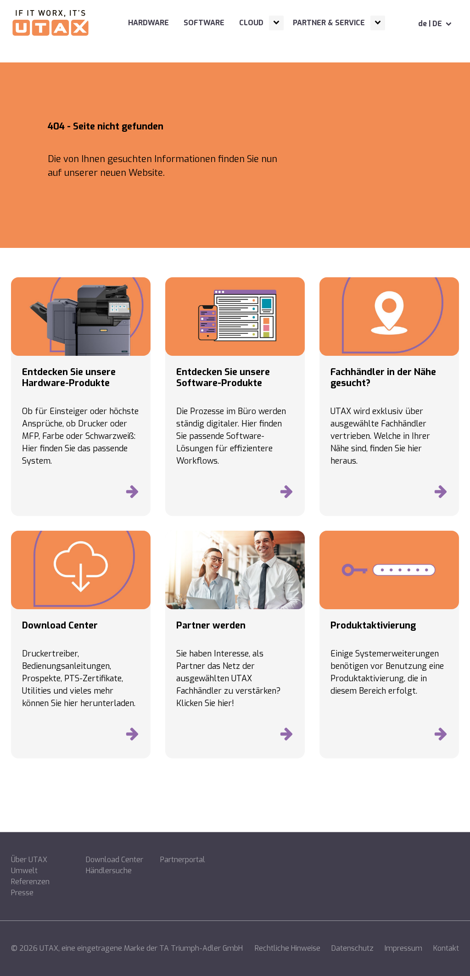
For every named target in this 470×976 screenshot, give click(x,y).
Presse (22, 892)
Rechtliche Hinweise (287, 948)
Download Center (114, 859)
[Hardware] (132, 494)
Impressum (403, 948)
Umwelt (24, 870)
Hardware (148, 23)
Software (204, 23)
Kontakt (446, 948)
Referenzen (30, 881)
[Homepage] (50, 24)
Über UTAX (29, 859)
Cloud (251, 23)
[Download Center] (132, 736)
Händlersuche (109, 870)
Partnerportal (182, 859)
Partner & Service (329, 23)
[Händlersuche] (440, 494)
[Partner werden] (286, 736)
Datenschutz (352, 948)
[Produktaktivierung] (440, 736)
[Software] (286, 494)
